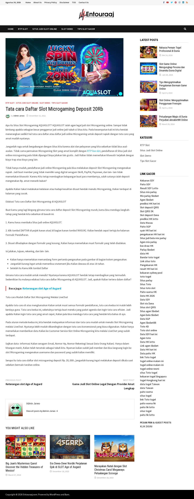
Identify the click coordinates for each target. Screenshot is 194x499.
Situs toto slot (147, 288)
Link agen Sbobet (149, 345)
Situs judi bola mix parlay (153, 238)
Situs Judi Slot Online (44, 28)
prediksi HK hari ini (150, 203)
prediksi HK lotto (149, 219)
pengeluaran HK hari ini (152, 234)
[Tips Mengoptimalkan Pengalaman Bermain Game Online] (148, 82)
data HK (144, 253)
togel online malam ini (152, 361)
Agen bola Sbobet (149, 315)
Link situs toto (148, 261)
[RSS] (186, 2)
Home (28, 2)
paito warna (146, 391)
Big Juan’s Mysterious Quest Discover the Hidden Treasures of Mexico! (24, 467)
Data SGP (145, 318)
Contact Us (84, 2)
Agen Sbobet (147, 199)
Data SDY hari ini (148, 334)
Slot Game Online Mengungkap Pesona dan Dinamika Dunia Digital (172, 67)
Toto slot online (148, 330)
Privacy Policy (50, 2)
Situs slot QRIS (148, 307)
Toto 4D (144, 326)
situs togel (145, 395)
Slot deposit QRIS (149, 207)
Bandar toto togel (149, 257)
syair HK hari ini (148, 230)
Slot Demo (67, 28)
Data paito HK (147, 353)
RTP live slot (94, 151)
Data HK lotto (147, 341)
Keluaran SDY (147, 180)
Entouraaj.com (30, 494)
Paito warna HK (148, 292)
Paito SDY (145, 184)
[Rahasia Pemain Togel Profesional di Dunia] (148, 48)
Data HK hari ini (148, 349)
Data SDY (145, 299)
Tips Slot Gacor (86, 28)
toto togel (145, 276)
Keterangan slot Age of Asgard (41, 288)
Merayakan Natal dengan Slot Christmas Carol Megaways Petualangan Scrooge (110, 469)
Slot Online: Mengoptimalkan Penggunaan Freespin (173, 102)
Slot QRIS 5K (147, 211)
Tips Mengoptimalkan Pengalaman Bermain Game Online (173, 85)
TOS (74, 2)
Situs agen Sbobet (149, 311)
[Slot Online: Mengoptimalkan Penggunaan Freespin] (148, 100)
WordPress (55, 494)
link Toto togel (148, 357)
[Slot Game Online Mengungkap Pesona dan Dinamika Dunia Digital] (148, 64)
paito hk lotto (147, 407)
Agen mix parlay (148, 242)
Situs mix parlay (148, 192)
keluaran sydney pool (151, 272)
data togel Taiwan (149, 384)
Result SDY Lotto (149, 188)
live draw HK (146, 245)
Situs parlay (146, 280)
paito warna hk (148, 403)
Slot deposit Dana (149, 215)
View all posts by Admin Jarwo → (42, 411)
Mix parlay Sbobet (149, 195)
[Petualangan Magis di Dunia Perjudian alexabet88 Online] (148, 117)
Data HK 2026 (147, 295)
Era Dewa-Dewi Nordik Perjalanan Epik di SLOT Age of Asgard (68, 465)
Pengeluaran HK (148, 265)
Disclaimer (64, 2)
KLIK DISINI (146, 426)
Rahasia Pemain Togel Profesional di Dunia (170, 49)
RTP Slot (23, 28)
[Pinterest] (176, 2)
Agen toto (145, 338)
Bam (67, 494)
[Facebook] (164, 2)
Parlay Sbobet (147, 249)
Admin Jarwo (18, 115)
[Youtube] (168, 2)
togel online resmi (149, 368)
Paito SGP (145, 226)
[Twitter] (172, 2)
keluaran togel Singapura (153, 376)
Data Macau (146, 222)
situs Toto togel (148, 372)
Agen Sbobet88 (148, 322)
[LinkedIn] (183, 2)
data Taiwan (146, 388)
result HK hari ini (149, 268)
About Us (38, 2)
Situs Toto (145, 284)
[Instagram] (180, 2)
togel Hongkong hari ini (152, 380)
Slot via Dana (147, 303)
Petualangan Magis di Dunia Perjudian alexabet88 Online (173, 118)
